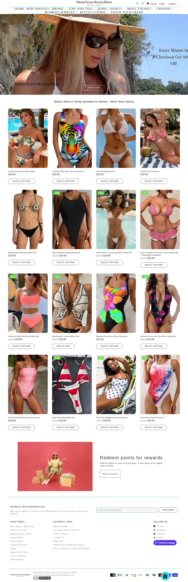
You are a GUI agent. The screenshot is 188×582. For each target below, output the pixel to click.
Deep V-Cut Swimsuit (149, 171)
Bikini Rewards (60, 526)
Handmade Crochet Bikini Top (65, 336)
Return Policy (16, 537)
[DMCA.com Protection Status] (42, 578)
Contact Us (58, 537)
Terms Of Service (18, 544)
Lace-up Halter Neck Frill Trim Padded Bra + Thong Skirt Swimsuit (159, 253)
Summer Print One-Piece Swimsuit (111, 336)
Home (13, 548)
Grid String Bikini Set (105, 171)
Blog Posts (58, 541)
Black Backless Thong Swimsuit (66, 252)
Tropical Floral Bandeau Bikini (21, 171)
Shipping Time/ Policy (21, 533)
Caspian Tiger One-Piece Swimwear (68, 171)
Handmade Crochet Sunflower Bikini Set (114, 252)
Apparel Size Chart (19, 552)
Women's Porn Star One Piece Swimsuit (158, 336)
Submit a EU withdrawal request (68, 544)
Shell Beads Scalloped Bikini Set (22, 252)
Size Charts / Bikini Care (22, 526)
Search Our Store (18, 530)
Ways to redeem (110, 473)
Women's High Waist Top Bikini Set (23, 336)
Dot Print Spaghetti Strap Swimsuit (111, 417)
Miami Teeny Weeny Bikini (94, 3)
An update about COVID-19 (66, 530)
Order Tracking (60, 533)
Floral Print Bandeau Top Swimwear (24, 417)
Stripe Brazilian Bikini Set (63, 417)
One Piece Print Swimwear (152, 417)
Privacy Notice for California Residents (71, 548)
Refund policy (16, 559)
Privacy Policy (16, 541)
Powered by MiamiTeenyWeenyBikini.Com (53, 575)
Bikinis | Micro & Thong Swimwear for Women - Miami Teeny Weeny (94, 101)
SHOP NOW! (94, 88)
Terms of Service (18, 555)
